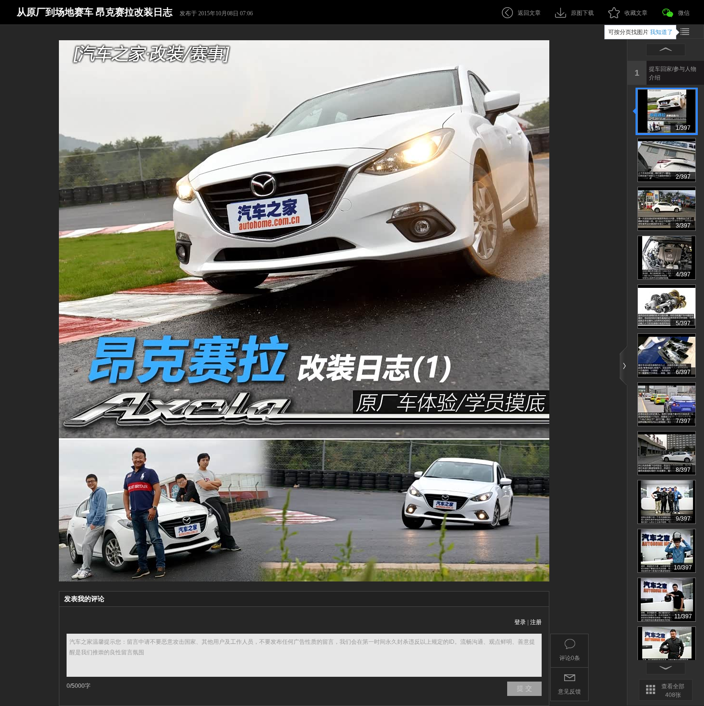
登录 (520, 622)
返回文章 (529, 13)
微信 (684, 13)
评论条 (569, 658)
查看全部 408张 (672, 690)
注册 (536, 622)
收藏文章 (636, 13)
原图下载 (582, 13)
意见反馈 (569, 691)
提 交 (524, 688)
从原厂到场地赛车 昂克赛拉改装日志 (94, 12)
